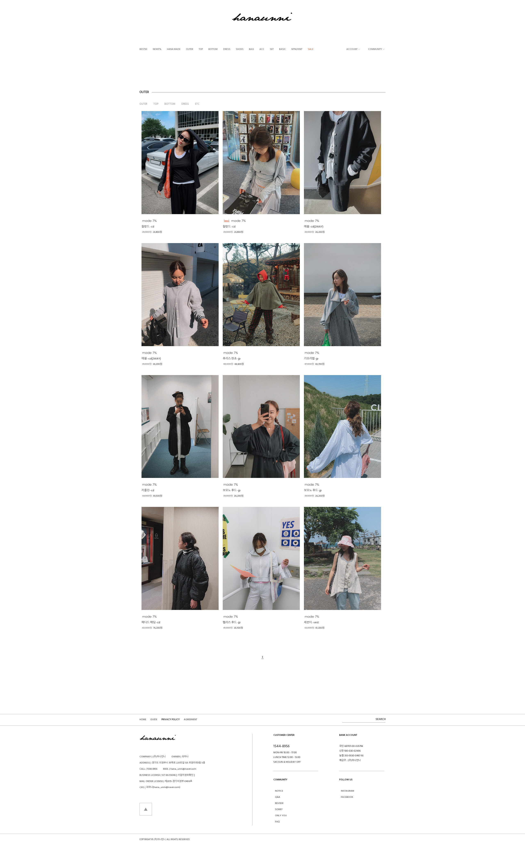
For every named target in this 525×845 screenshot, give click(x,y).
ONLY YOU (281, 816)
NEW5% (157, 49)
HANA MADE (173, 49)
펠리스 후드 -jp (232, 622)
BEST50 (143, 49)
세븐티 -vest (311, 622)
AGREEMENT (190, 720)
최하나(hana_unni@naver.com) (163, 787)
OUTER (189, 49)
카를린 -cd (148, 490)
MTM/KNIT (296, 49)
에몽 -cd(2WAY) (313, 226)
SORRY (279, 809)
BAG (251, 49)
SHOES (239, 49)
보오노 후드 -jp (232, 490)
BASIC (282, 49)
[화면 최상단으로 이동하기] (145, 809)
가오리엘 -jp (311, 358)
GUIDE (153, 720)
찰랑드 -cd (148, 226)
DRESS (226, 49)
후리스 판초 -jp (232, 358)
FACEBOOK (347, 797)
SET (272, 49)
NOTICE (279, 791)
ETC (197, 104)
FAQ (277, 822)
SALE (310, 49)
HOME (142, 720)
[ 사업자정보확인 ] (185, 775)
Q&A (277, 797)
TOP (201, 49)
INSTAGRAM (347, 791)
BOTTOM (213, 49)
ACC (261, 49)
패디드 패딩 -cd (151, 622)
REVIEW (279, 803)
